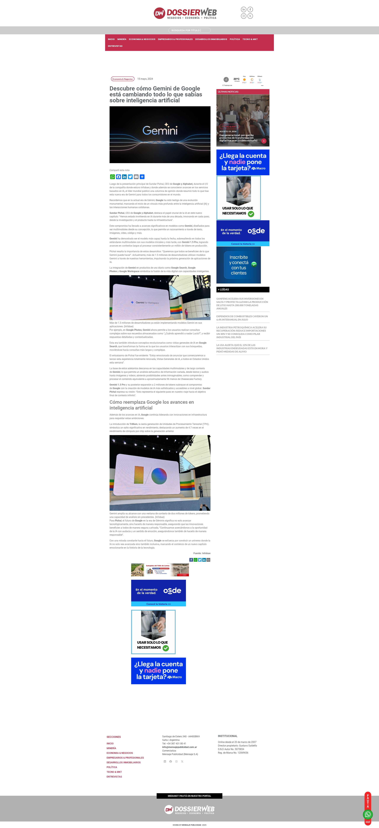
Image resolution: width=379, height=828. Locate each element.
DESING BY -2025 (189, 825)
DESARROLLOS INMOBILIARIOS (211, 39)
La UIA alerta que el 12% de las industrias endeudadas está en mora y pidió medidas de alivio (242, 348)
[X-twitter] (182, 761)
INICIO (111, 39)
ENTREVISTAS (115, 46)
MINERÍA (121, 39)
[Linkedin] (164, 761)
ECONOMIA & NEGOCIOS (142, 39)
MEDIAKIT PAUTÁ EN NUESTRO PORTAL (189, 796)
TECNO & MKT (250, 39)
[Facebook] (170, 761)
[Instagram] (176, 761)
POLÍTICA (235, 39)
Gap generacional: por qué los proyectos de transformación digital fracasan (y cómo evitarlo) (238, 137)
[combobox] (189, 30)
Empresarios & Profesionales (175, 39)
